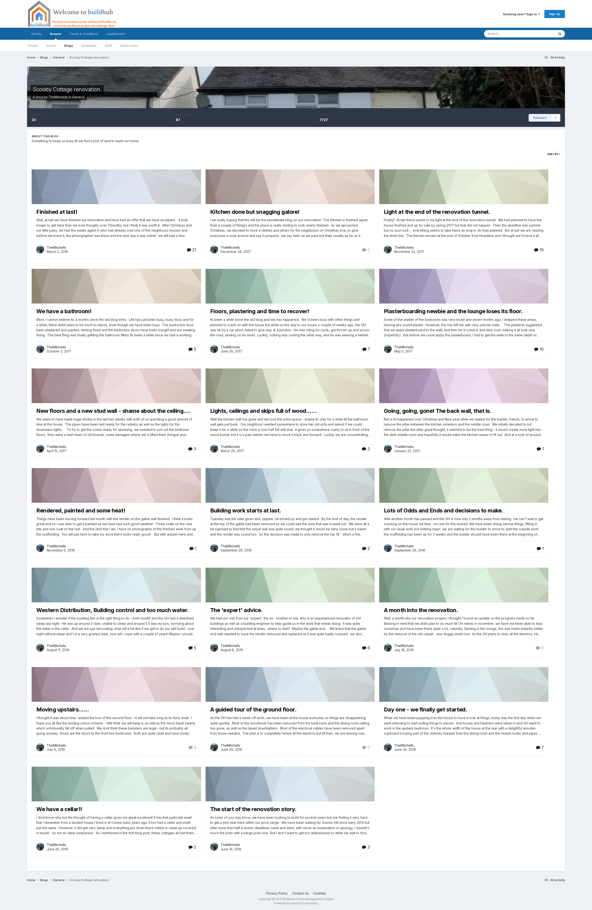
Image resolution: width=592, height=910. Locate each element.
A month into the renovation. (421, 610)
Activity (36, 34)
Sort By (552, 154)
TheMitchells (58, 97)
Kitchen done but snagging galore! (254, 211)
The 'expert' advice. (236, 610)
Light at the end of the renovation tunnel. (437, 211)
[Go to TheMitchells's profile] (40, 249)
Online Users (129, 45)
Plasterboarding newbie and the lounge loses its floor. (453, 311)
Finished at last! (56, 211)
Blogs (68, 45)
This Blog (541, 33)
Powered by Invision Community (296, 903)
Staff (108, 45)
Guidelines (89, 45)
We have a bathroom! (63, 311)
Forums (33, 45)
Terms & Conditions (84, 34)
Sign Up (554, 14)
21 (193, 249)
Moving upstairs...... (62, 709)
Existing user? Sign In (520, 14)
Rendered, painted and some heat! (80, 510)
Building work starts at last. (245, 510)
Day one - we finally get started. (425, 709)
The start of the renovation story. (253, 809)
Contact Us (300, 893)
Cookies (319, 893)
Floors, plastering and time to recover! (259, 311)
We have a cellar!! (59, 809)
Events (51, 45)
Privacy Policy (277, 893)
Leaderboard (115, 34)
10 (541, 249)
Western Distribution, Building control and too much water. (112, 610)
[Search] (560, 33)
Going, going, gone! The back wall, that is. (437, 411)
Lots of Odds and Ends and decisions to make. (443, 510)
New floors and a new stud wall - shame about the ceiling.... (113, 411)
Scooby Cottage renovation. (67, 89)
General (78, 97)
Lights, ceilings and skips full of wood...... (263, 411)
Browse (55, 34)
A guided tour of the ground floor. (253, 709)
